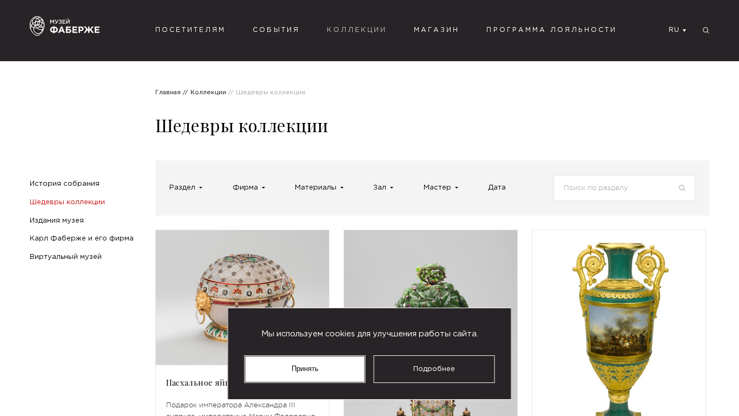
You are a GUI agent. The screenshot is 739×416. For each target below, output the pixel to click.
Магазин (436, 30)
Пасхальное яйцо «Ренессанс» (227, 382)
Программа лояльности (551, 30)
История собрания (65, 183)
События (276, 30)
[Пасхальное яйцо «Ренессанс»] (242, 298)
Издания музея (57, 220)
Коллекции (357, 30)
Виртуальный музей (66, 256)
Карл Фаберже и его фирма (82, 238)
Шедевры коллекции (67, 202)
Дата (497, 187)
